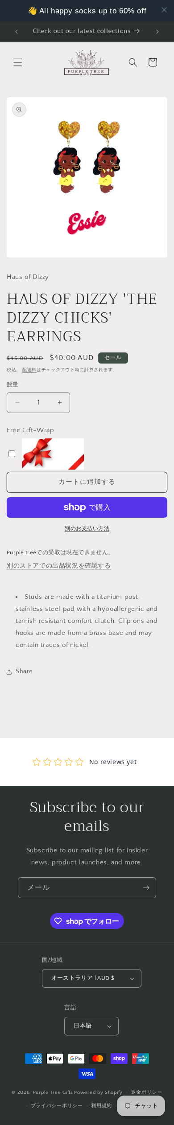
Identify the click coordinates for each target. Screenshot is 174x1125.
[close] (164, 10)
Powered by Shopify (98, 1092)
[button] (18, 62)
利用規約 (101, 1106)
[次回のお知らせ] (157, 31)
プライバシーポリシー (57, 1106)
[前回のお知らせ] (16, 31)
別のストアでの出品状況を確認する (59, 565)
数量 (13, 384)
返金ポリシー (146, 1092)
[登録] (146, 887)
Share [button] (24, 671)
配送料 (29, 370)
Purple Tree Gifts (53, 1092)
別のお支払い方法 (87, 529)
